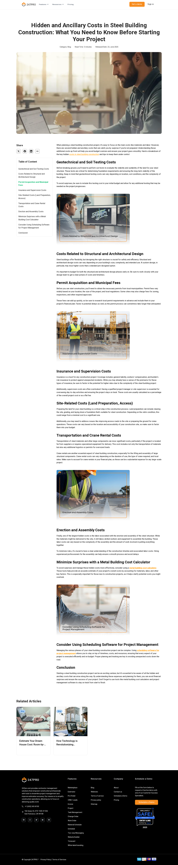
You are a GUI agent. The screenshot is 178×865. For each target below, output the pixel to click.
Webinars (94, 792)
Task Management (75, 812)
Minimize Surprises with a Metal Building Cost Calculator (32, 218)
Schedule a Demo (120, 796)
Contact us (118, 792)
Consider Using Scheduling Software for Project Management (33, 226)
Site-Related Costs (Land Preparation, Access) (34, 196)
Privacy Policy (46, 860)
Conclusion (23, 233)
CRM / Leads (72, 800)
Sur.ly (149, 823)
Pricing (71, 4)
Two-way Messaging (76, 833)
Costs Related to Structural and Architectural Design (31, 175)
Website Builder (74, 837)
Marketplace (72, 788)
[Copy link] (37, 151)
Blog (92, 788)
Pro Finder (72, 796)
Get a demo (137, 4)
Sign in (151, 4)
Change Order (73, 816)
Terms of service (97, 796)
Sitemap (94, 804)
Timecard (71, 841)
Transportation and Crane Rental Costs (31, 205)
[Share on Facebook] (25, 151)
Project (70, 808)
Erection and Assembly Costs (30, 211)
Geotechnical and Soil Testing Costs (33, 169)
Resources (57, 4)
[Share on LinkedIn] (31, 151)
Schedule (71, 829)
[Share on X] (18, 151)
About (116, 788)
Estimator (71, 792)
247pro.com (145, 817)
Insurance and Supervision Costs (32, 190)
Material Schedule (75, 825)
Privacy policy (96, 800)
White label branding (75, 845)
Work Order (72, 821)
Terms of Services (59, 860)
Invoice (70, 804)
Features (42, 4)
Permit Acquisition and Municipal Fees (33, 183)
